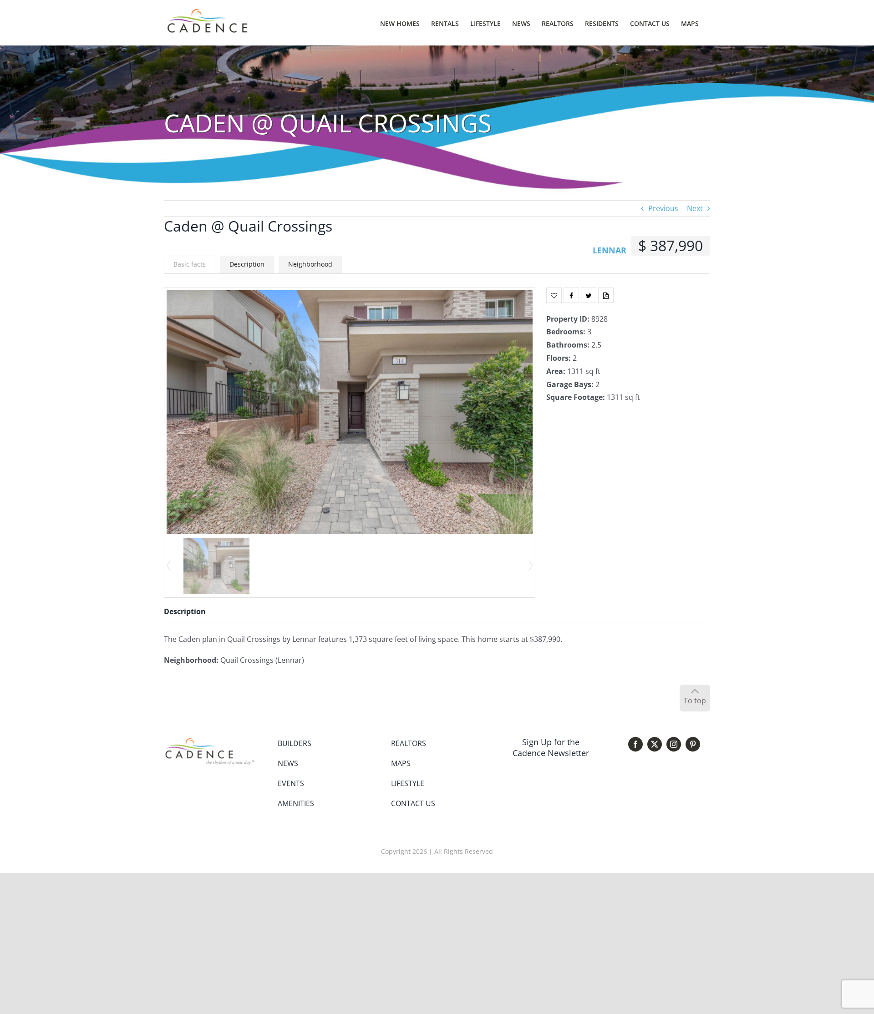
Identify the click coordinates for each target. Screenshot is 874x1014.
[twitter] (654, 744)
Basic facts (189, 264)
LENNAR (609, 250)
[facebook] (635, 744)
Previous (663, 208)
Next (695, 208)
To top (695, 701)
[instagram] (673, 744)
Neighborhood (310, 264)
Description (246, 264)
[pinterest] (693, 744)
